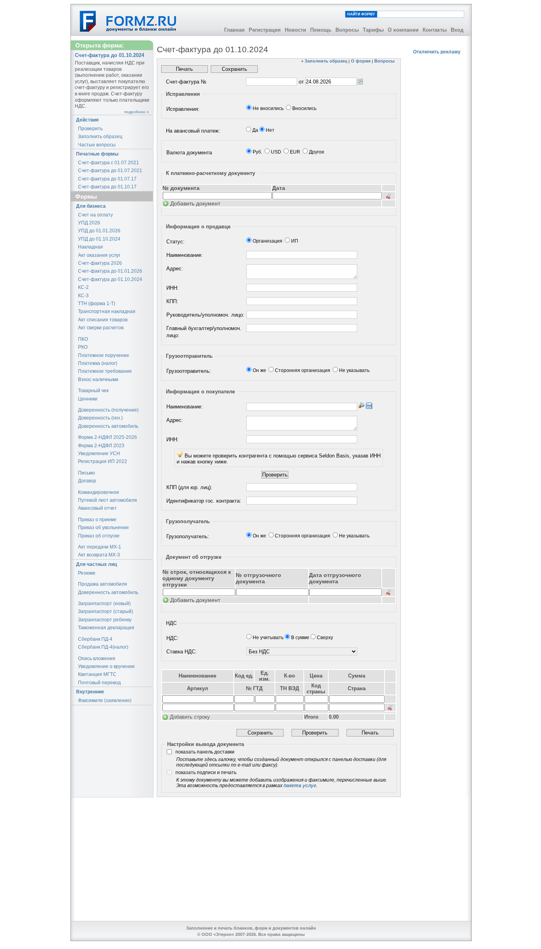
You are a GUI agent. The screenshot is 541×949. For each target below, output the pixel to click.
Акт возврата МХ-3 (99, 555)
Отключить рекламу (437, 52)
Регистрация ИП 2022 (102, 461)
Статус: (175, 242)
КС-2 (83, 287)
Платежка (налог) (97, 363)
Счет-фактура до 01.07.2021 (110, 170)
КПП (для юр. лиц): (189, 487)
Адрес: (174, 268)
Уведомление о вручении (106, 666)
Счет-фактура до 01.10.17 (107, 187)
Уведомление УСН (99, 453)
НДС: (172, 638)
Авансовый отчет (97, 508)
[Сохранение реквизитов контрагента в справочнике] (369, 405)
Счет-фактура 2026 (100, 263)
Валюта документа (189, 153)
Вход (457, 30)
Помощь (320, 30)
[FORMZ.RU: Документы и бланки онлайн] (128, 21)
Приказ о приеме (97, 519)
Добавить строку (190, 717)
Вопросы (347, 30)
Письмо (86, 473)
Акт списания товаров (103, 320)
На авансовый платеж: (193, 131)
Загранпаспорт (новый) (104, 603)
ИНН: (172, 288)
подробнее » (136, 112)
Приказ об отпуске (99, 536)
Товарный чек (93, 390)
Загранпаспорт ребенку (104, 620)
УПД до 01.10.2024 (99, 239)
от (301, 82)
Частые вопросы (97, 145)
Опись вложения (96, 658)
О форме (361, 61)
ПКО (83, 339)
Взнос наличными (98, 379)
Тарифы (373, 30)
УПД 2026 (89, 223)
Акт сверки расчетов (101, 327)
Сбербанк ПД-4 (95, 639)
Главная (234, 30)
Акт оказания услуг (99, 255)
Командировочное (98, 492)
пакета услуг (300, 785)
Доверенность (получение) (108, 410)
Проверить (90, 128)
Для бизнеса (91, 206)
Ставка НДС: (181, 652)
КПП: (172, 301)
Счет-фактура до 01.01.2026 (110, 271)
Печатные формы (97, 154)
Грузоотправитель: (188, 371)
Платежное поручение (103, 355)
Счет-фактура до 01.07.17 (107, 179)
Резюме (86, 573)
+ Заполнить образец (324, 61)
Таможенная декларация (106, 627)
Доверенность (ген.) (100, 418)
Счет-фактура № (186, 82)
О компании (403, 30)
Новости (295, 30)
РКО (83, 347)
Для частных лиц (96, 564)
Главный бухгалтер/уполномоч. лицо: (204, 331)
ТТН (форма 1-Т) (96, 303)
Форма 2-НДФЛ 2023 (101, 445)
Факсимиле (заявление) (104, 700)
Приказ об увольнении (103, 527)
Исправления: (183, 109)
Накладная (90, 247)
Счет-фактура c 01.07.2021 (108, 162)
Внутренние (90, 692)
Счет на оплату (95, 215)
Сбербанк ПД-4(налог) (103, 647)
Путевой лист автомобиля (107, 500)
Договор (87, 481)
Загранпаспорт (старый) (105, 611)
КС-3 (83, 295)
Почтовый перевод (99, 682)
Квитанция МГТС (97, 674)
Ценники (87, 399)
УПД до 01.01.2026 (99, 230)
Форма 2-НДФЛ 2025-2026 (107, 437)
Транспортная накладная (106, 311)
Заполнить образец (100, 136)
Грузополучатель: (187, 536)
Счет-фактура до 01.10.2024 (110, 279)
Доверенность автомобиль (108, 426)
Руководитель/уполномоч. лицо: (205, 315)
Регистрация (265, 30)
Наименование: (184, 255)
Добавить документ (195, 203)
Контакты (435, 30)
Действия (87, 120)
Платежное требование (105, 371)
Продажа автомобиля (102, 584)
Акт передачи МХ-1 (99, 547)
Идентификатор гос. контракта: (203, 501)
